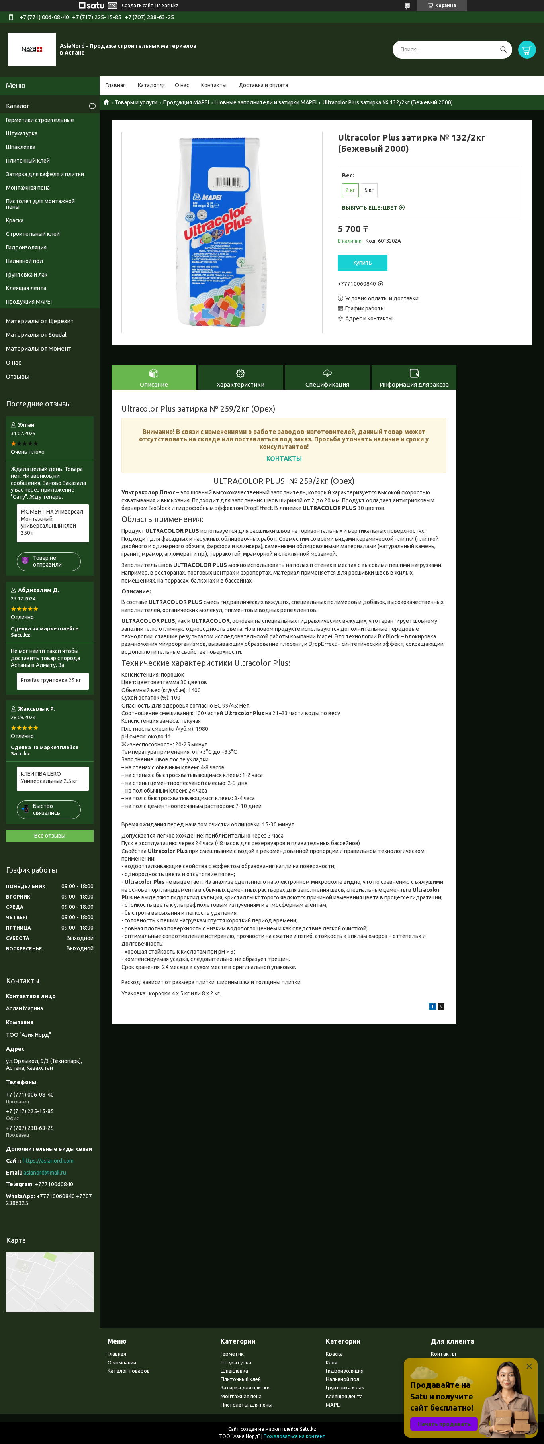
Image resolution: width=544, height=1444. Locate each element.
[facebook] (432, 1008)
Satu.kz (308, 1429)
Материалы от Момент (38, 348)
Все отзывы (49, 835)
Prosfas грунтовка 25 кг (51, 680)
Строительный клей (33, 234)
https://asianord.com (48, 1161)
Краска (14, 220)
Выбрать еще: (369, 207)
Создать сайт (137, 5)
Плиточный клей (28, 160)
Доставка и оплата (263, 85)
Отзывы (17, 376)
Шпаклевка (20, 147)
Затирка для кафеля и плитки (45, 174)
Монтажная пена (28, 187)
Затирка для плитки (245, 1387)
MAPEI (333, 1404)
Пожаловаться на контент (294, 1436)
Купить (363, 262)
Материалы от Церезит (40, 321)
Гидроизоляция (26, 247)
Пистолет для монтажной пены (40, 204)
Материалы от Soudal (36, 334)
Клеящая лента (26, 288)
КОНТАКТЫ (284, 458)
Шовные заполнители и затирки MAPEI (266, 102)
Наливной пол (24, 261)
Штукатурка (21, 133)
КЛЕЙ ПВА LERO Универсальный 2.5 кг (49, 777)
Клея (331, 1362)
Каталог (148, 85)
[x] (441, 1008)
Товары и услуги (136, 102)
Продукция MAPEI (186, 102)
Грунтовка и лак (26, 274)
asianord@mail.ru (44, 1172)
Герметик (232, 1353)
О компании (122, 1362)
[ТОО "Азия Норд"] (32, 49)
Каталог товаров (129, 1370)
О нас (182, 85)
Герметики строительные (40, 120)
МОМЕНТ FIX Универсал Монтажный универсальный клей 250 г (52, 522)
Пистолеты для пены (246, 1404)
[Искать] (503, 50)
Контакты (214, 85)
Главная (116, 85)
